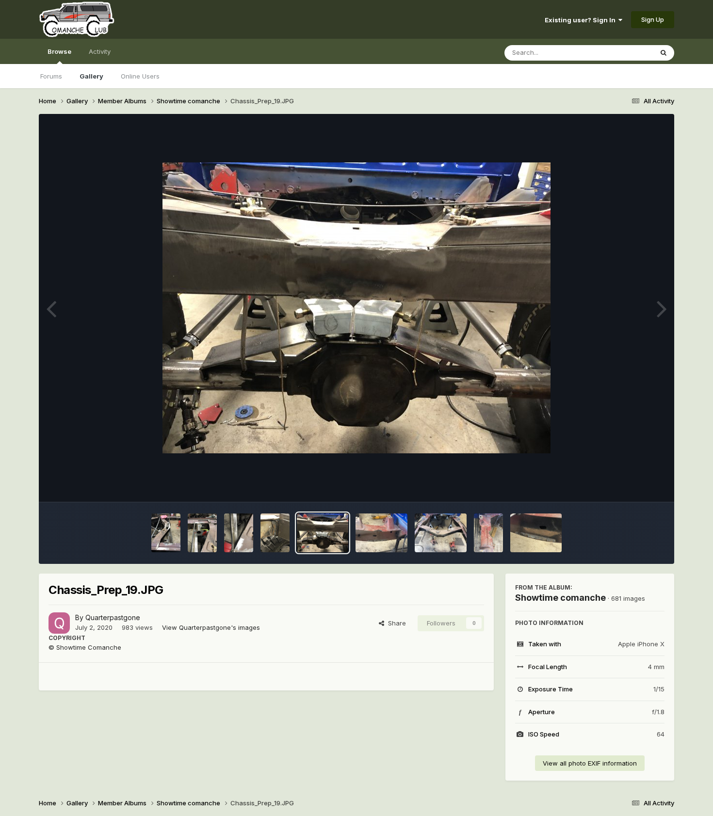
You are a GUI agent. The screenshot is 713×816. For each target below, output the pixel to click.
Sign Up (652, 19)
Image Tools (634, 484)
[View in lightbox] (356, 307)
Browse (59, 51)
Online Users (140, 76)
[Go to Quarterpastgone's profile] (59, 623)
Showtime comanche (560, 597)
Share (395, 623)
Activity (100, 51)
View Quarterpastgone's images (211, 627)
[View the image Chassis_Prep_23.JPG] (165, 532)
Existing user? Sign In (581, 20)
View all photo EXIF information (590, 763)
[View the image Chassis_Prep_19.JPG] (323, 532)
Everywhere (623, 52)
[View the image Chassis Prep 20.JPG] (275, 532)
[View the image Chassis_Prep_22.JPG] (202, 532)
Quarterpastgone (112, 617)
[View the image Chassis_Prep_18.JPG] (381, 532)
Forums (51, 76)
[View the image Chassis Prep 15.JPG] (536, 532)
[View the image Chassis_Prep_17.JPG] (441, 532)
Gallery (91, 76)
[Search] (663, 53)
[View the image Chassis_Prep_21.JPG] (238, 532)
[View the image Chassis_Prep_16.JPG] (488, 532)
